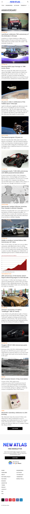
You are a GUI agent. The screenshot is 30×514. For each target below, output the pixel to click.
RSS (2, 491)
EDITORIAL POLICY (5, 476)
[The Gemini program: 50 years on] (15, 125)
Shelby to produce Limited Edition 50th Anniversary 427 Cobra (13, 241)
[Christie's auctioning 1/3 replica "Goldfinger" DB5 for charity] (15, 298)
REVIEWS (3, 481)
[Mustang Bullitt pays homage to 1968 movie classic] (15, 54)
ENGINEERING (9, 5)
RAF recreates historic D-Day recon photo (14, 379)
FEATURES (3, 478)
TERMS (3, 485)
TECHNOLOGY (19, 474)
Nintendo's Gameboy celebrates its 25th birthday (14, 413)
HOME (3, 470)
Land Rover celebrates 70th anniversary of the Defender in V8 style (15, 35)
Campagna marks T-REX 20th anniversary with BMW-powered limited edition (14, 172)
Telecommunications (6, 273)
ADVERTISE (4, 483)
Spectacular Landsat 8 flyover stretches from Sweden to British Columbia (14, 207)
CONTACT (3, 489)
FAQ (2, 493)
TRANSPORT (24, 5)
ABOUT (3, 474)
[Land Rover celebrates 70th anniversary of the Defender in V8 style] (15, 22)
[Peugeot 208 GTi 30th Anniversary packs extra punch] (15, 333)
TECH (2, 5)
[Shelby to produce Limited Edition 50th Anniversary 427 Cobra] (15, 228)
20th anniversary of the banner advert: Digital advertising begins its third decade (14, 276)
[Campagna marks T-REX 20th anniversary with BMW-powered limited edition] (15, 159)
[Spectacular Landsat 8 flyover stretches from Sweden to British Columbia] (15, 194)
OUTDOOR (16, 5)
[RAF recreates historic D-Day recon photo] (15, 367)
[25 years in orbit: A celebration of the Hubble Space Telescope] (15, 90)
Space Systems (4, 135)
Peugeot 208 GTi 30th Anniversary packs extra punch (14, 346)
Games (2, 410)
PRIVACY (3, 487)
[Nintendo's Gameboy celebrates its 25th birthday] (15, 401)
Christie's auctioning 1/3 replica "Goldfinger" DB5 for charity (11, 310)
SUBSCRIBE (4, 472)
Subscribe (15, 457)
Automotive (4, 32)
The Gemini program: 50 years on (12, 137)
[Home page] (15, 2)
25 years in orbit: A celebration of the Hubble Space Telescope (13, 102)
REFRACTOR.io (20, 478)
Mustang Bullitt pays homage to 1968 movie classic (13, 67)
